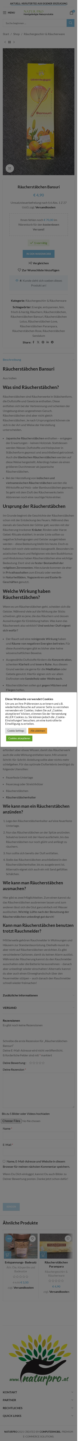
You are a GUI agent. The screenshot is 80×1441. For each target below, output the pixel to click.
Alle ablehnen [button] (38, 730)
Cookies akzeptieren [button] (19, 738)
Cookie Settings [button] (15, 730)
